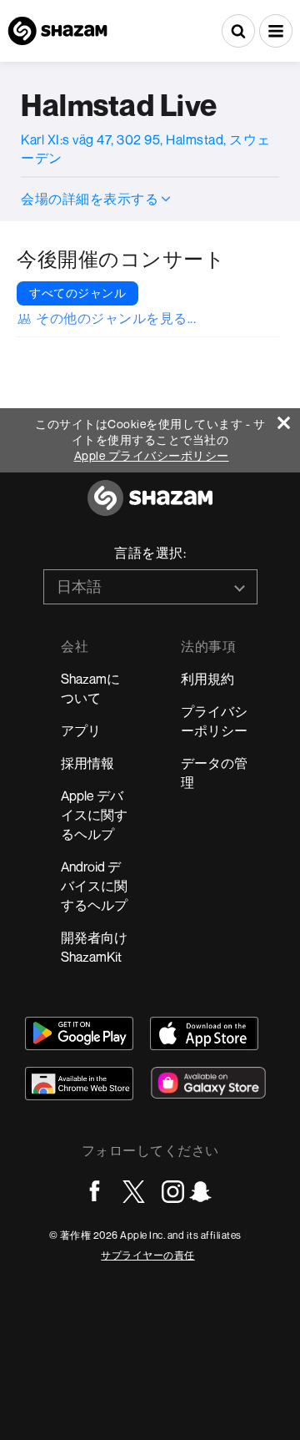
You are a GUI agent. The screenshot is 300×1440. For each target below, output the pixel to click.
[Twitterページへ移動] (133, 1191)
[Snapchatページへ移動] (200, 1191)
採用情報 (87, 763)
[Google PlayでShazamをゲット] (79, 1033)
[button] (275, 31)
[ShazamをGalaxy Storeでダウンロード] (208, 1083)
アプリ (81, 730)
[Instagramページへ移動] (173, 1191)
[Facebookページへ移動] (94, 1191)
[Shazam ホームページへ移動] (58, 31)
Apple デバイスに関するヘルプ (94, 814)
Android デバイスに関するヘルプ (94, 885)
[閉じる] (288, 418)
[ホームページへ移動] (150, 507)
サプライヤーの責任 (148, 1255)
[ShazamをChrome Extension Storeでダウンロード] (79, 1083)
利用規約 (207, 678)
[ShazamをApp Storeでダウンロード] (204, 1033)
